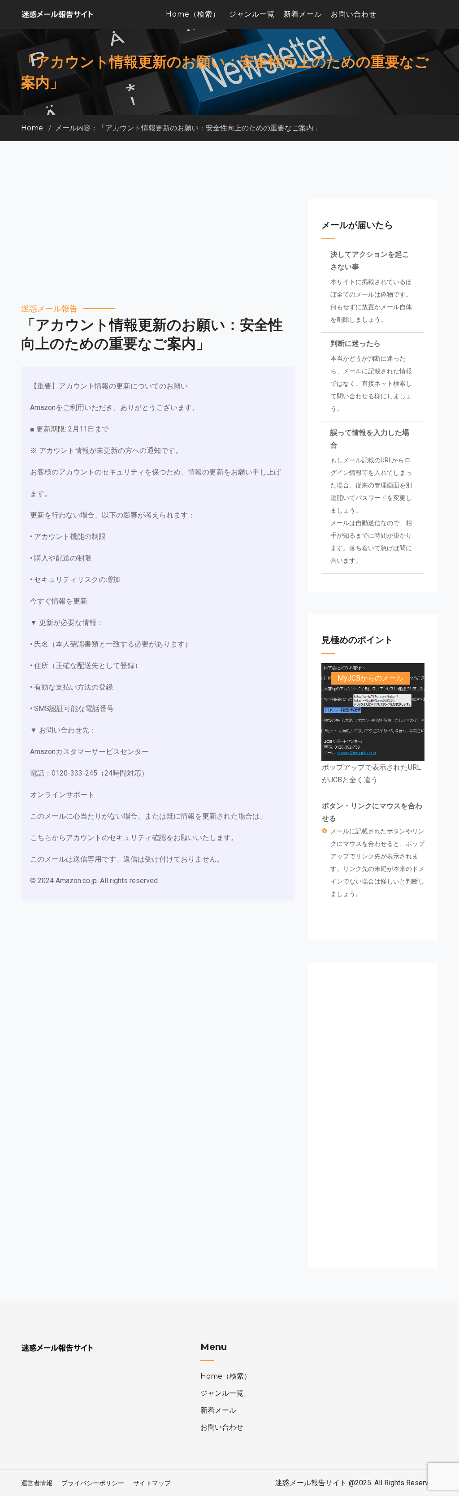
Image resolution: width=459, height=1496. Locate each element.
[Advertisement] (157, 239)
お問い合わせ (354, 14)
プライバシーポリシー (92, 1483)
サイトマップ (152, 1483)
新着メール (303, 14)
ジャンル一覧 (252, 14)
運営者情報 (36, 1483)
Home (32, 128)
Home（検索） (193, 14)
